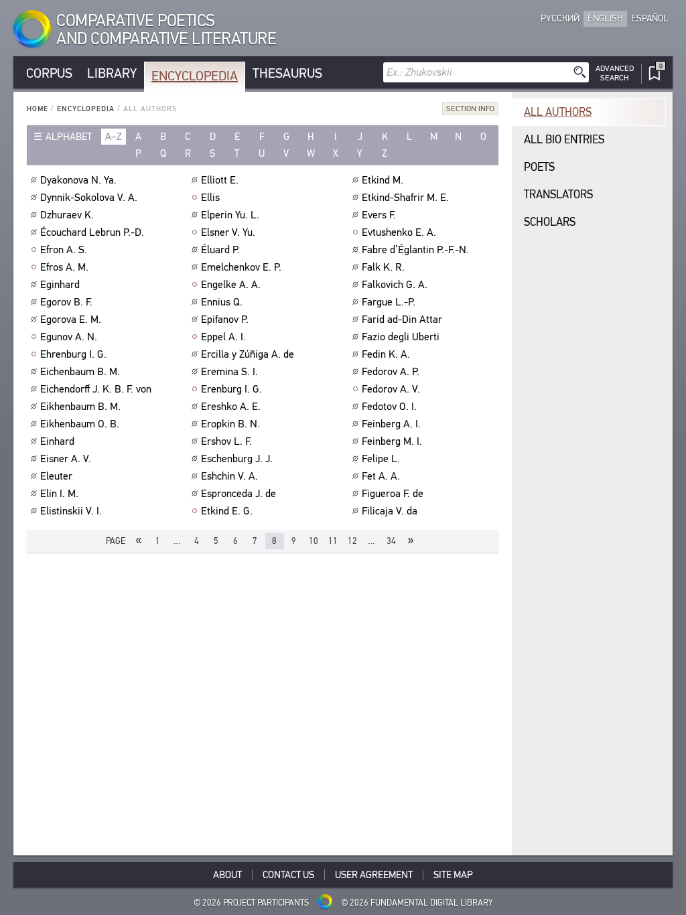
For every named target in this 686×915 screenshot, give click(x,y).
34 (391, 541)
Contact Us (288, 875)
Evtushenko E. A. (399, 232)
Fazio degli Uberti (400, 337)
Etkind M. (382, 180)
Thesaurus (287, 73)
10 (313, 541)
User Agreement (374, 875)
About (227, 875)
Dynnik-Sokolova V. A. (88, 198)
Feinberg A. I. (391, 424)
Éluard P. (220, 250)
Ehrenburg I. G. (73, 354)
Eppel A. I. (223, 337)
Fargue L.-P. (388, 302)
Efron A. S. (63, 250)
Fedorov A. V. (391, 389)
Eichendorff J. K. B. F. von (95, 389)
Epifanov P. (225, 319)
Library (112, 73)
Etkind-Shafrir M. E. (405, 198)
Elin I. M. (59, 494)
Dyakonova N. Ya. (78, 180)
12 (352, 541)
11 (333, 541)
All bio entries (564, 140)
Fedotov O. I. (389, 407)
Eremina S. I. (229, 372)
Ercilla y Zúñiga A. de (247, 354)
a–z (113, 137)
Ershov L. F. (226, 441)
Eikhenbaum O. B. (79, 424)
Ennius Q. (222, 302)
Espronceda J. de (238, 494)
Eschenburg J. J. (237, 459)
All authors (558, 112)
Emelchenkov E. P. (241, 267)
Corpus (49, 73)
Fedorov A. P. (390, 372)
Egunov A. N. (68, 337)
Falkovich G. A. (394, 285)
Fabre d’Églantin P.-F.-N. (415, 250)
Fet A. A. (381, 476)
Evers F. (379, 215)
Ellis (210, 198)
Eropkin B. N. (230, 424)
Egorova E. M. (70, 319)
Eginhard (60, 285)
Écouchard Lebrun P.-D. (92, 232)
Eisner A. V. (65, 459)
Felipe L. (381, 459)
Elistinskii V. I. (71, 511)
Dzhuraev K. (67, 215)
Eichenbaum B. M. (80, 372)
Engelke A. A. (231, 285)
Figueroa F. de (392, 494)
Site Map (453, 875)
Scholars (549, 222)
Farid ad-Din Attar (402, 319)
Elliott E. (219, 180)
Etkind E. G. (227, 511)
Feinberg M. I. (392, 441)
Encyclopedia (194, 76)
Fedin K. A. (386, 354)
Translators (558, 195)
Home (37, 108)
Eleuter (56, 476)
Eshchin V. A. (229, 476)
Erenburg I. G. (231, 389)
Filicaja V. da (389, 511)
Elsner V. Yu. (228, 232)
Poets (539, 167)
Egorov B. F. (66, 302)
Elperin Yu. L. (230, 215)
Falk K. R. (383, 267)
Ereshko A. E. (231, 407)
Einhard (57, 441)
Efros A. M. (64, 267)
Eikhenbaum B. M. (80, 407)
